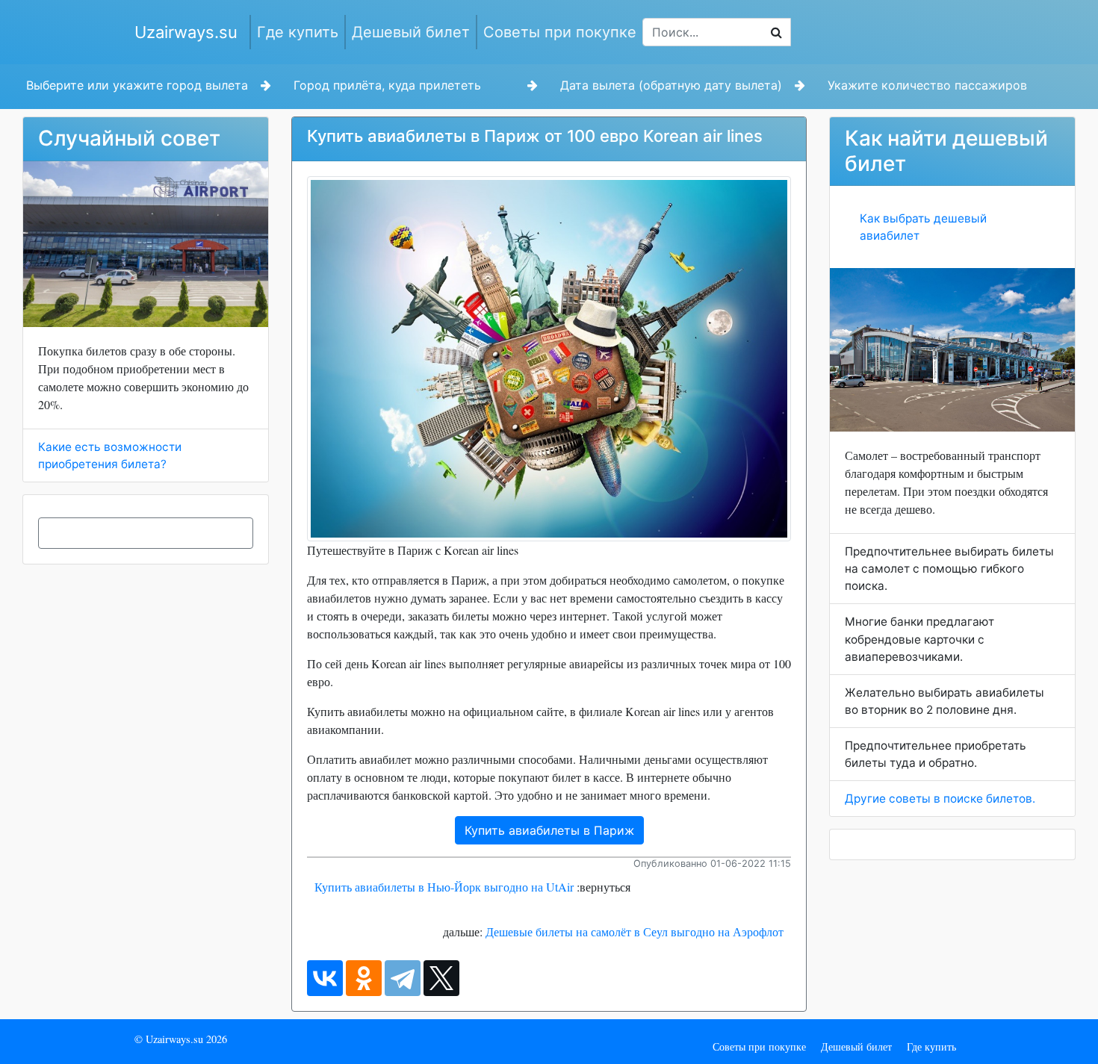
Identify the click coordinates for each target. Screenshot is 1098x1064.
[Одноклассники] (364, 978)
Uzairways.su (186, 32)
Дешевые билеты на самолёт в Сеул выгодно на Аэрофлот (635, 931)
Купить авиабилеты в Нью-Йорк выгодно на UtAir (444, 887)
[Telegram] (403, 978)
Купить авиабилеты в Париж (549, 830)
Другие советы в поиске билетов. (940, 798)
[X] (441, 978)
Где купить (297, 32)
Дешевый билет (411, 32)
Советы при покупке (559, 32)
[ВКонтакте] (325, 978)
